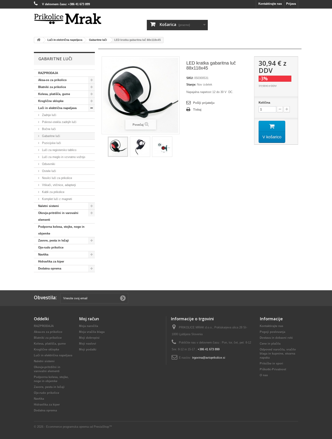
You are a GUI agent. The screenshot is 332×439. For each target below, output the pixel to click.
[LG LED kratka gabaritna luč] (118, 147)
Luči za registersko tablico (58, 150)
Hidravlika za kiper (51, 261)
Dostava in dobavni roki (276, 337)
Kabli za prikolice (52, 192)
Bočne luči (48, 129)
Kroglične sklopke (50, 101)
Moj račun (89, 318)
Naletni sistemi (48, 206)
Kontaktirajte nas (270, 3)
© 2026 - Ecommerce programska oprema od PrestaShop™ (73, 426)
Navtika (43, 254)
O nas (264, 375)
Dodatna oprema (49, 268)
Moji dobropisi (89, 337)
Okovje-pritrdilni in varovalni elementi (58, 216)
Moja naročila (88, 326)
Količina (264, 102)
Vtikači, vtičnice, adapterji (58, 185)
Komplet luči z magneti (56, 199)
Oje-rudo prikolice (50, 247)
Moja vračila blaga (92, 332)
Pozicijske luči (51, 143)
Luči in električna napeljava (57, 108)
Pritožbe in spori (271, 363)
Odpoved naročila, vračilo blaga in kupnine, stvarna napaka (278, 353)
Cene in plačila (270, 343)
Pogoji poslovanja (272, 332)
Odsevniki (48, 164)
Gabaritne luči (50, 136)
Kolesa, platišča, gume (54, 94)
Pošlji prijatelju (204, 103)
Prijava (291, 3)
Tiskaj (197, 109)
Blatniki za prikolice (52, 87)
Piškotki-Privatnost (273, 369)
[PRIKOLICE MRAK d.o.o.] (75, 19)
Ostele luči (48, 171)
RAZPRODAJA (48, 73)
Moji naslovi (87, 343)
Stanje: (191, 84)
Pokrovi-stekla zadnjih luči (58, 122)
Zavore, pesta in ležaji (53, 240)
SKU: (189, 78)
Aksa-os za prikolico (52, 80)
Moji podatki (87, 349)
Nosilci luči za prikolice (56, 178)
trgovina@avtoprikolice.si (208, 357)
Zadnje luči (48, 115)
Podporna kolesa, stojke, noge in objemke (61, 230)
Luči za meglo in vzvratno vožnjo (63, 157)
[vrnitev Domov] (38, 40)
